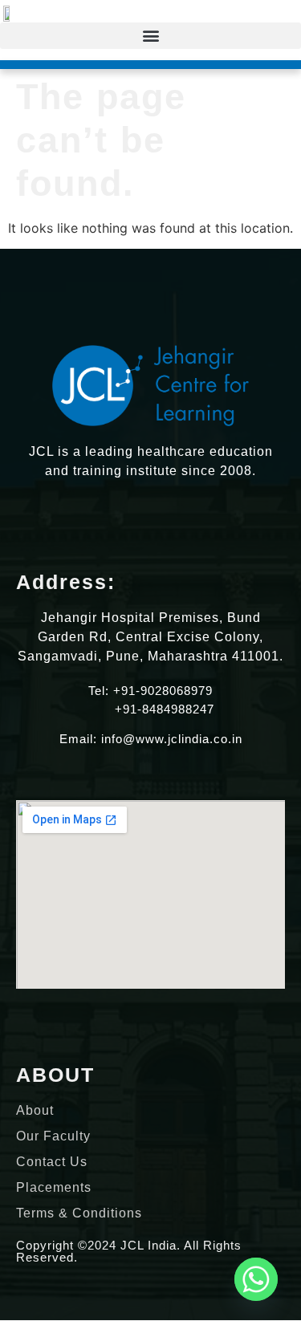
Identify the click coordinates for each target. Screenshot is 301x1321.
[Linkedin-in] (108, 520)
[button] (150, 35)
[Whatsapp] (256, 1279)
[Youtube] (193, 520)
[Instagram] (136, 520)
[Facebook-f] (165, 520)
